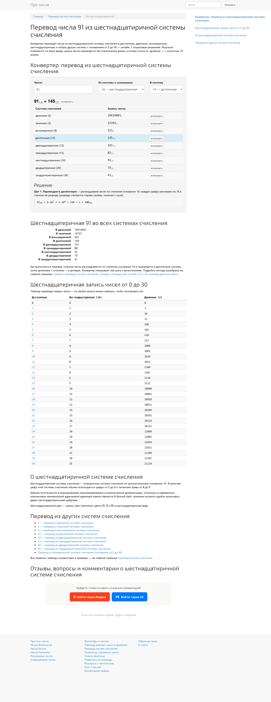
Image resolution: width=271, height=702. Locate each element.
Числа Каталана (40, 652)
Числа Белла (38, 648)
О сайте (143, 645)
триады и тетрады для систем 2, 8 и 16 (123, 274)
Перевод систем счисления (101, 648)
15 (33, 383)
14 (33, 377)
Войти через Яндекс (89, 597)
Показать (230, 4)
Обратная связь (147, 641)
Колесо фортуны (94, 656)
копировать (67, 101)
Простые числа (39, 641)
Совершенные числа (42, 659)
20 (33, 410)
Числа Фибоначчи (41, 645)
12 (33, 367)
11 (33, 361)
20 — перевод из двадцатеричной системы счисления (70, 545)
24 (33, 431)
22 (33, 420)
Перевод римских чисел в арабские (105, 645)
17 (33, 393)
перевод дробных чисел (163, 274)
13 (33, 372)
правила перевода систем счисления (76, 274)
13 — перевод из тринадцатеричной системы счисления (72, 541)
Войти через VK (129, 597)
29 (33, 458)
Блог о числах (92, 667)
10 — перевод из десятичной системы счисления (68, 534)
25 (33, 436)
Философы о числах (96, 641)
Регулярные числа (41, 656)
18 (33, 399)
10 (33, 356)
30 (33, 463)
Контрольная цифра (96, 670)
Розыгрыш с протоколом (99, 663)
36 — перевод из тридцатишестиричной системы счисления (74, 548)
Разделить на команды (98, 659)
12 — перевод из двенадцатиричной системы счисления (72, 537)
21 (33, 415)
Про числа (39, 4)
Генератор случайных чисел (101, 652)
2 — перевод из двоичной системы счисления (65, 523)
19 (33, 404)
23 (33, 426)
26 (33, 442)
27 (33, 447)
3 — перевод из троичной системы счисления (65, 526)
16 (33, 388)
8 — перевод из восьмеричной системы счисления (68, 530)
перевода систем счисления (135, 558)
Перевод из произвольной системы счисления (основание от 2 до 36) (80, 552)
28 (33, 452)
